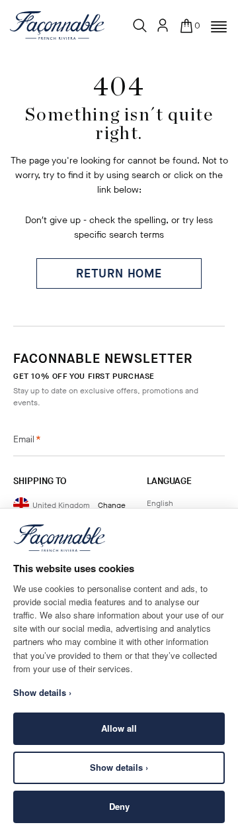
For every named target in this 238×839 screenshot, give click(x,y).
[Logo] (57, 25)
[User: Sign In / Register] (163, 25)
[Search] (140, 26)
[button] (218, 27)
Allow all (119, 728)
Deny (119, 806)
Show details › (119, 767)
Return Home (119, 273)
